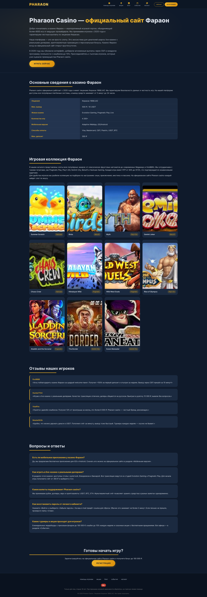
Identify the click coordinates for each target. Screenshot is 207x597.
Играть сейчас (42, 64)
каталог (147, 5)
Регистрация (103, 563)
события (137, 5)
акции (121, 5)
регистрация (171, 4)
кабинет (159, 4)
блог (128, 5)
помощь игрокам (109, 5)
